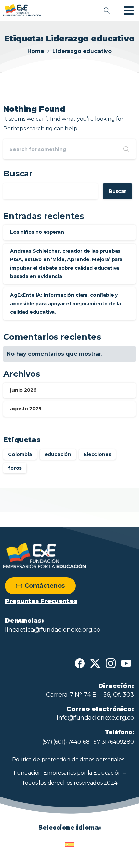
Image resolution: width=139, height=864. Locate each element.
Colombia (20, 454)
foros (15, 468)
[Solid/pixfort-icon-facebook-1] (79, 663)
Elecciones (97, 454)
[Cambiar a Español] (69, 842)
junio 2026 (23, 390)
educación (58, 454)
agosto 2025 (25, 409)
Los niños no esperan (37, 232)
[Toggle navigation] (129, 10)
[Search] (126, 149)
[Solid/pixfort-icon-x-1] (95, 663)
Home (35, 51)
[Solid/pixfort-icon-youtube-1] (126, 663)
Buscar (18, 173)
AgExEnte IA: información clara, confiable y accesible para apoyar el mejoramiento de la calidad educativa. (65, 303)
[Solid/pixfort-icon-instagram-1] (110, 663)
